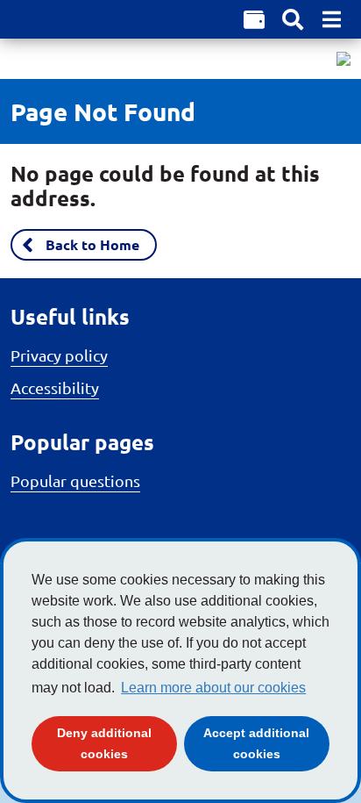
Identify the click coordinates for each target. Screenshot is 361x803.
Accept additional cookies (266, 743)
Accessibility (55, 387)
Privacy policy (59, 355)
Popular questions (75, 480)
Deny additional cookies (117, 743)
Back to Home (92, 244)
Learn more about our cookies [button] (213, 687)
